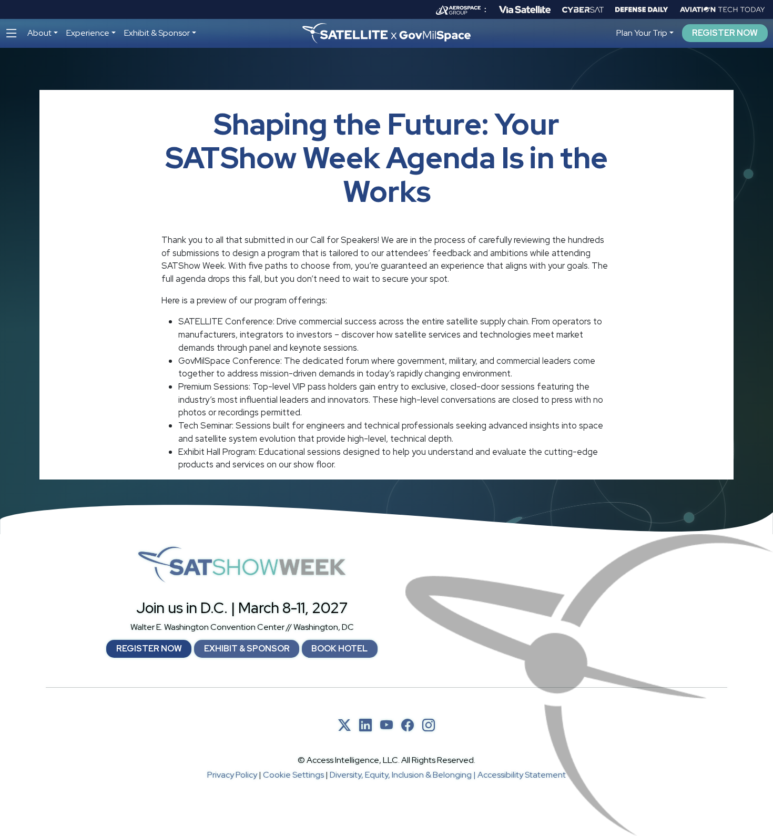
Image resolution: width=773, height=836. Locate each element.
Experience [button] (87, 32)
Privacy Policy (232, 774)
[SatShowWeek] (242, 564)
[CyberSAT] (583, 10)
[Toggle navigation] (11, 33)
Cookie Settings (293, 774)
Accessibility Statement (521, 774)
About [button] (39, 32)
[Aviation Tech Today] (722, 9)
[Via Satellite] (525, 9)
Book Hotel (339, 648)
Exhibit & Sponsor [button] (157, 32)
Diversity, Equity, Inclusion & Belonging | (403, 774)
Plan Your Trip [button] (641, 32)
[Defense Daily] (641, 9)
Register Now (725, 33)
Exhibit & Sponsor (247, 648)
